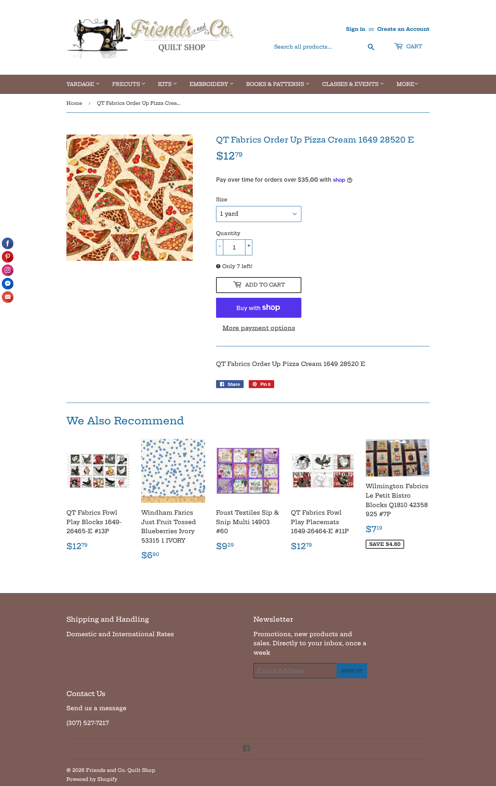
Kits (165, 84)
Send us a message (96, 708)
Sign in (355, 29)
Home (74, 103)
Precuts (126, 84)
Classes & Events (351, 84)
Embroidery (209, 84)
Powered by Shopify (91, 779)
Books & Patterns (275, 84)
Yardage (80, 84)
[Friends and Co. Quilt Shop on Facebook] (246, 749)
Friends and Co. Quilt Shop (120, 770)
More (405, 84)
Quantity (228, 233)
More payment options (259, 328)
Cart (413, 46)
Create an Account (403, 29)
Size (221, 199)
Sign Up (351, 671)
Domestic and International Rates (120, 634)
